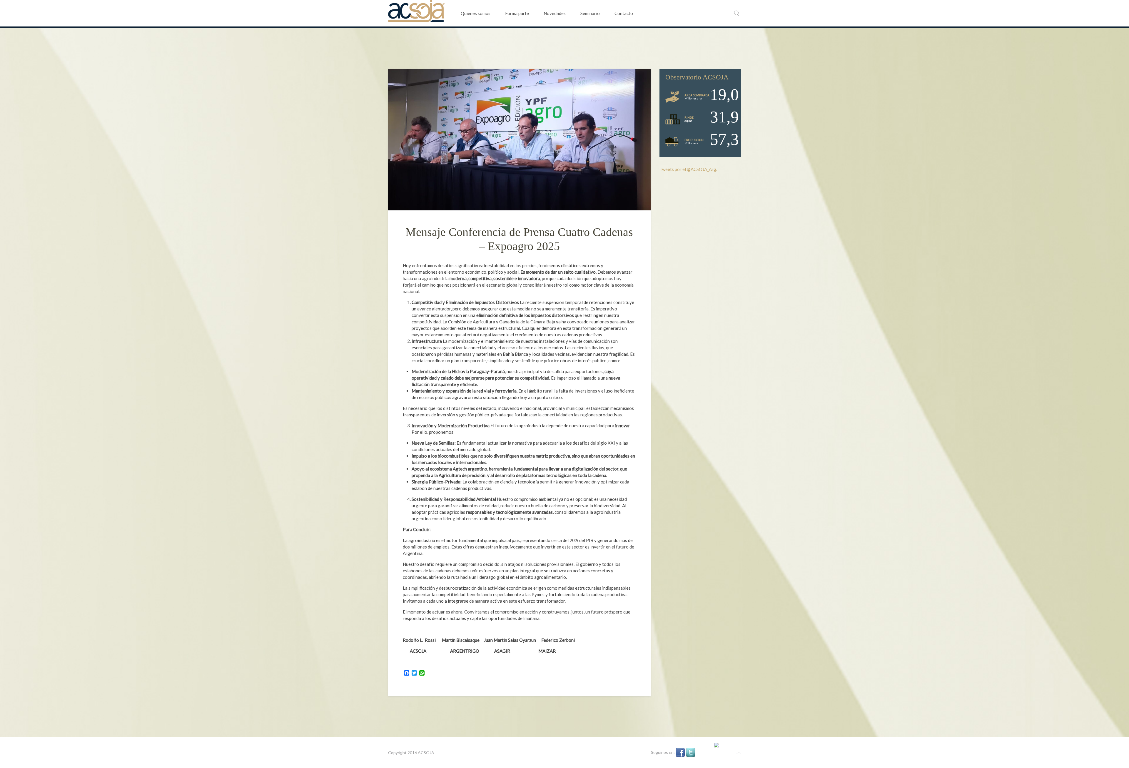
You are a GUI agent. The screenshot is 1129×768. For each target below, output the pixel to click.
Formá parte (517, 13)
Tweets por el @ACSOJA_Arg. (688, 169)
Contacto (623, 13)
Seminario (590, 13)
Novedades (555, 13)
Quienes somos (475, 13)
